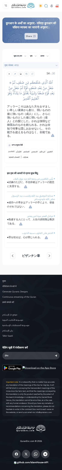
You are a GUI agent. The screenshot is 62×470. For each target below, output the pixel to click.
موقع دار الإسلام (9, 315)
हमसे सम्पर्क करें (8, 302)
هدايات (25, 157)
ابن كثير (42, 151)
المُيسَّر (18, 151)
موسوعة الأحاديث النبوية (12, 320)
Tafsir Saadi (7, 336)
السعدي (34, 151)
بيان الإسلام (7, 330)
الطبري (50, 151)
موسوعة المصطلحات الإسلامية (15, 325)
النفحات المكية (14, 157)
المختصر (26, 151)
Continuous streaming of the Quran (19, 297)
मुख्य (4, 281)
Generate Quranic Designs (15, 292)
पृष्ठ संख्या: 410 (12, 65)
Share (29, 36)
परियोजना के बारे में (9, 286)
